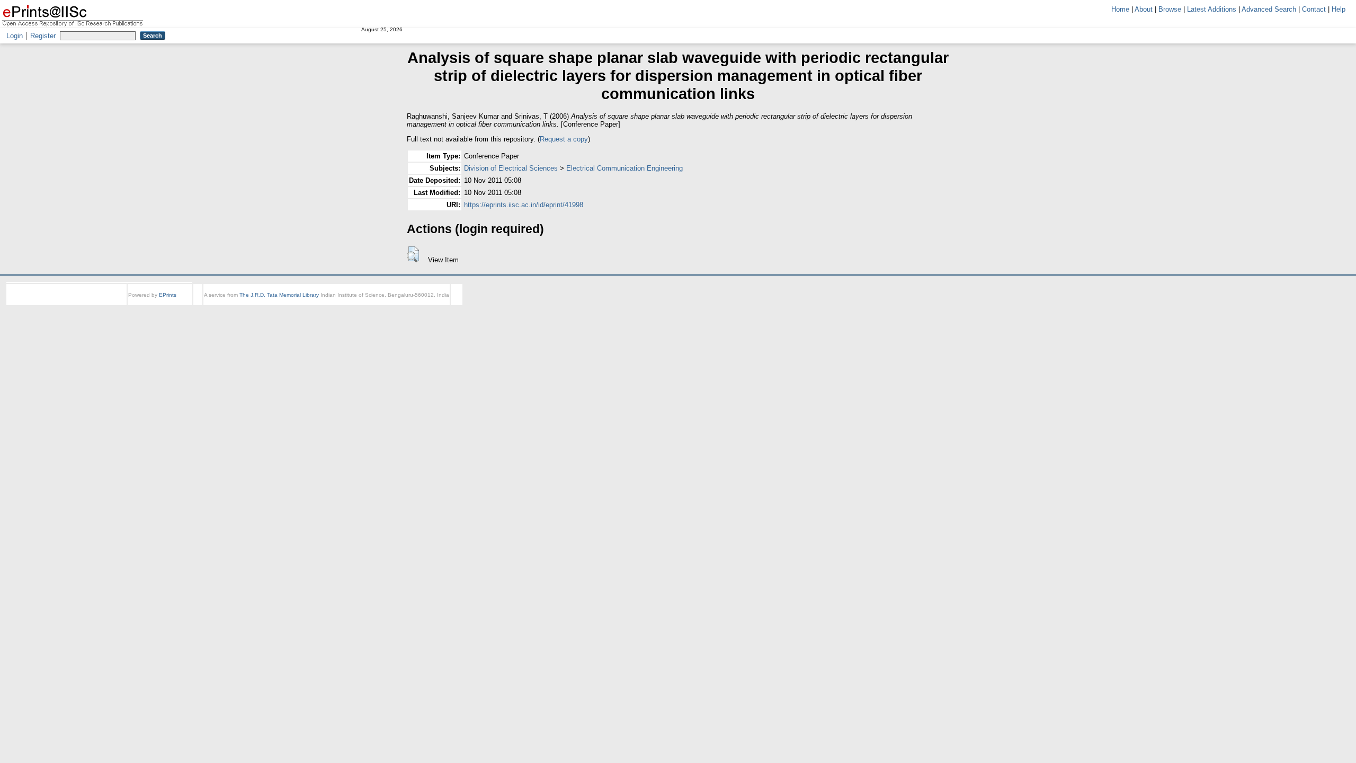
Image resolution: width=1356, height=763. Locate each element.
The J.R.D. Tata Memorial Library (279, 295)
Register (43, 36)
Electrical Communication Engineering (624, 168)
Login (14, 36)
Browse (1169, 9)
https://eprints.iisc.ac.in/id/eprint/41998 (523, 205)
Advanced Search (1269, 9)
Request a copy (564, 139)
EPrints (167, 295)
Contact (1314, 9)
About (1144, 9)
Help (1338, 9)
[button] (413, 254)
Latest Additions (1211, 9)
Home (1120, 9)
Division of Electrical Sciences (511, 168)
